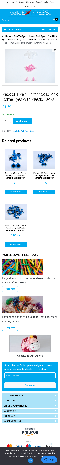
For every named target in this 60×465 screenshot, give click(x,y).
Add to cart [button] (15, 192)
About (14, 2)
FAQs (46, 2)
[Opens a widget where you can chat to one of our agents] (49, 460)
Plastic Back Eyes (37, 36)
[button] (55, 49)
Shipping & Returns (26, 2)
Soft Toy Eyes (20, 36)
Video (52, 2)
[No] (56, 455)
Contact (39, 2)
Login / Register (49, 29)
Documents (30, 6)
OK (30, 460)
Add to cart (22, 121)
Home (8, 2)
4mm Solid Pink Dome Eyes (34, 39)
